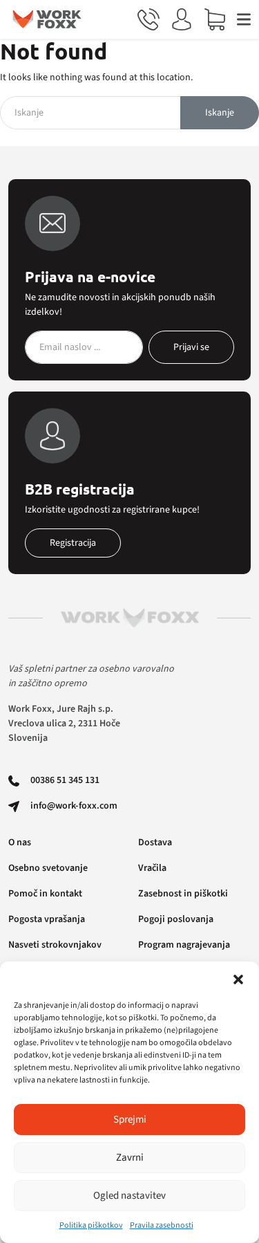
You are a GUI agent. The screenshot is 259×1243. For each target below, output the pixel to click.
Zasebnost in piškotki (183, 894)
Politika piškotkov (91, 1225)
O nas (19, 842)
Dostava (155, 842)
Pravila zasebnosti (161, 1225)
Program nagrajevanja (184, 945)
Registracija (73, 543)
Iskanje (219, 113)
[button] (238, 979)
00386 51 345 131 (64, 780)
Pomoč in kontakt (45, 894)
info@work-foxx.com (73, 806)
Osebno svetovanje (48, 868)
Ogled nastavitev (129, 1195)
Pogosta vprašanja (46, 919)
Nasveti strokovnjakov (55, 945)
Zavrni (130, 1157)
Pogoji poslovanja (175, 919)
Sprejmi (129, 1119)
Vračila (152, 868)
